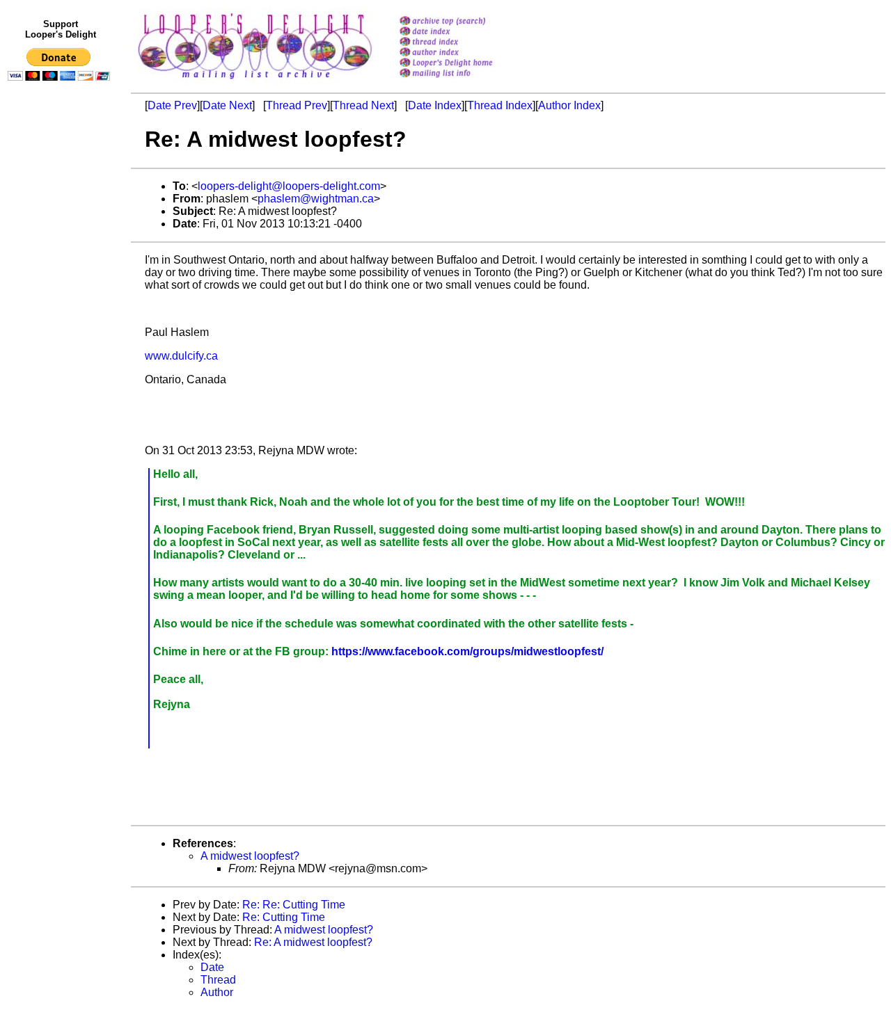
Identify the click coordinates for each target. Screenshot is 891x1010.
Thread (218, 980)
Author (216, 992)
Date (212, 967)
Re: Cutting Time (283, 917)
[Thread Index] (464, 43)
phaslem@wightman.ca (316, 199)
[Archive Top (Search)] (464, 22)
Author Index (569, 105)
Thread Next (363, 105)
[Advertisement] (61, 373)
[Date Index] (464, 32)
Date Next (227, 105)
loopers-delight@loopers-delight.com (289, 186)
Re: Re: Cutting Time (293, 905)
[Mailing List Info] (464, 81)
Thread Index (500, 105)
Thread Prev (296, 105)
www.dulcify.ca (181, 356)
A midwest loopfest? (249, 856)
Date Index (435, 105)
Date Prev (172, 105)
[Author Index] (464, 53)
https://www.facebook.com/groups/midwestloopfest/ (467, 651)
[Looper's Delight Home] (464, 64)
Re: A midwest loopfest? (313, 942)
